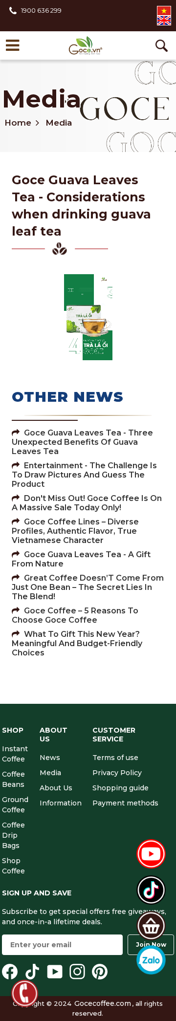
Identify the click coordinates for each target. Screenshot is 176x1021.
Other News (68, 396)
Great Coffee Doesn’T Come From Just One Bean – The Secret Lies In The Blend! (88, 587)
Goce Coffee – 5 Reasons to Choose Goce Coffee (75, 615)
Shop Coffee (13, 865)
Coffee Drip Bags (13, 835)
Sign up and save (36, 893)
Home (17, 123)
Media (41, 99)
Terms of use (115, 757)
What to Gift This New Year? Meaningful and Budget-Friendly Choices (77, 643)
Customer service (113, 734)
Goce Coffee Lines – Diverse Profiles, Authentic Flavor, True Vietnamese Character (75, 531)
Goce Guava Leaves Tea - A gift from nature (81, 559)
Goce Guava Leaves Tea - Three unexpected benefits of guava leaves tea (82, 442)
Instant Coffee (15, 753)
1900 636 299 (41, 10)
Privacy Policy (117, 772)
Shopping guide (120, 787)
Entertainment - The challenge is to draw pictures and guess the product (84, 475)
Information (61, 803)
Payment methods (125, 803)
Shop (12, 730)
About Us (53, 734)
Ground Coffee (15, 804)
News (50, 757)
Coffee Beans (13, 779)
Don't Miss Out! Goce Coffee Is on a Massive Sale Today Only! (87, 503)
